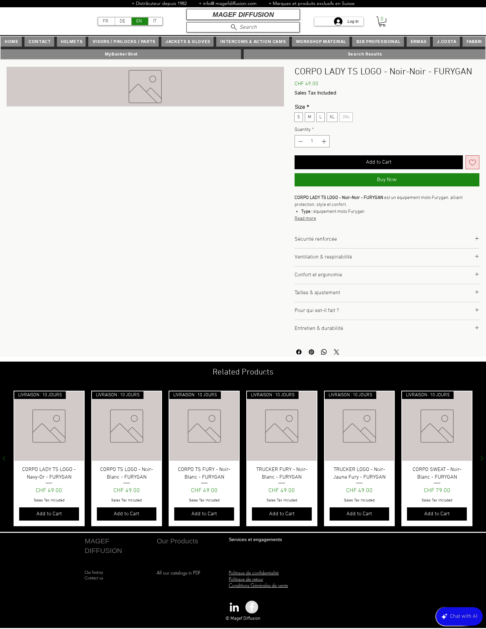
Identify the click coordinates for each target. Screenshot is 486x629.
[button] (382, 21)
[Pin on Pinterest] (311, 352)
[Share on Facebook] (299, 352)
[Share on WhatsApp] (324, 352)
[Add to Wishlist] (472, 162)
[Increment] (324, 141)
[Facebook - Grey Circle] (251, 607)
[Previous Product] (4, 458)
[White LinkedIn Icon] (234, 607)
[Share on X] (337, 352)
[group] (243, 458)
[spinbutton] (312, 141)
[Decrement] (300, 141)
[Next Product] (482, 458)
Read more (305, 218)
